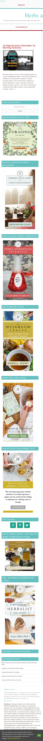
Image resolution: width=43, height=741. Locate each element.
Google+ (2, 1)
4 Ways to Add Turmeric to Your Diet (11, 680)
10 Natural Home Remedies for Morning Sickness (19, 46)
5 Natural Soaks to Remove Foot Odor (12, 676)
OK (39, 735)
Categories (21, 27)
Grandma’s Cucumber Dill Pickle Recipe (12, 668)
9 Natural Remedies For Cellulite (10, 672)
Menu (20, 5)
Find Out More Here (14, 738)
